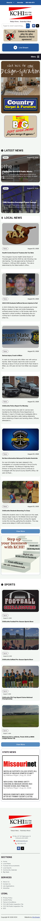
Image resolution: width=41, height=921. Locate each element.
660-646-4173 (30, 2)
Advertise (20, 2)
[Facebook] (33, 25)
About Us (9, 2)
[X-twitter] (37, 25)
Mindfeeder (36, 917)
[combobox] (14, 25)
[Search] (28, 25)
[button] (35, 57)
